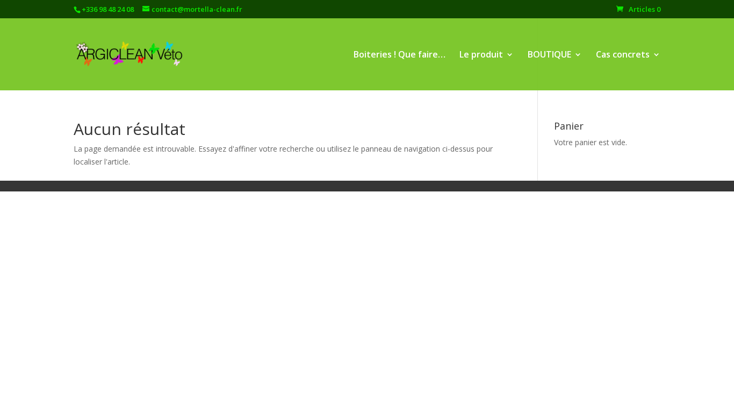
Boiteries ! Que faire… (399, 55)
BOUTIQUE (549, 55)
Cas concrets (623, 55)
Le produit (481, 55)
